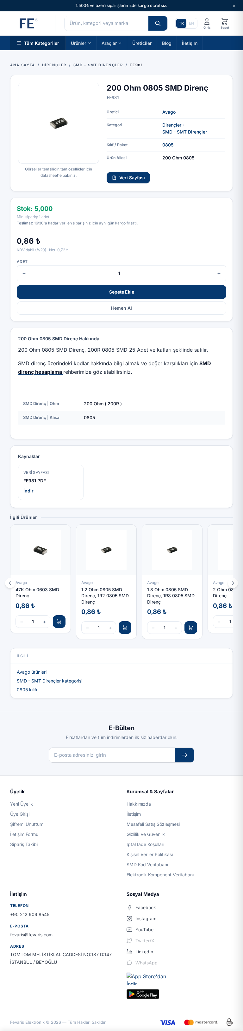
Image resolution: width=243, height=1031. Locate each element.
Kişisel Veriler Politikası (150, 854)
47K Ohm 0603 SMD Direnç (37, 592)
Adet (22, 261)
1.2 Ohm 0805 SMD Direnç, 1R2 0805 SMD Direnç (105, 596)
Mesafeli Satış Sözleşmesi (153, 824)
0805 (167, 144)
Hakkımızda (139, 804)
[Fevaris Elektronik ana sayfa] (28, 23)
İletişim (189, 42)
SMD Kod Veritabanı (147, 864)
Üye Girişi (19, 814)
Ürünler (78, 42)
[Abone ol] (184, 755)
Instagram (145, 918)
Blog (166, 42)
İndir (28, 490)
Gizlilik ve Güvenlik (146, 834)
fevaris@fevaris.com (31, 934)
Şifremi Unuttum (26, 824)
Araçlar (109, 42)
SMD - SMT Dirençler (184, 131)
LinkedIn (144, 951)
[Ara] (157, 23)
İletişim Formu (24, 834)
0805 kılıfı (27, 689)
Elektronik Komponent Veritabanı (160, 874)
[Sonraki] (233, 583)
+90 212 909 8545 (29, 914)
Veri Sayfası (132, 177)
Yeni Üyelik (21, 804)
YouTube (144, 929)
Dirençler (171, 125)
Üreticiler (142, 42)
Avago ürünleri (32, 672)
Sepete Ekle (121, 292)
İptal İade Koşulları (145, 844)
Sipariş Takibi (24, 844)
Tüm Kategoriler (41, 42)
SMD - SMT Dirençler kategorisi (49, 680)
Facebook (145, 907)
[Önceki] (10, 583)
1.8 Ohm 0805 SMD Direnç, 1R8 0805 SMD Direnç (171, 596)
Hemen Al (121, 308)
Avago (169, 112)
